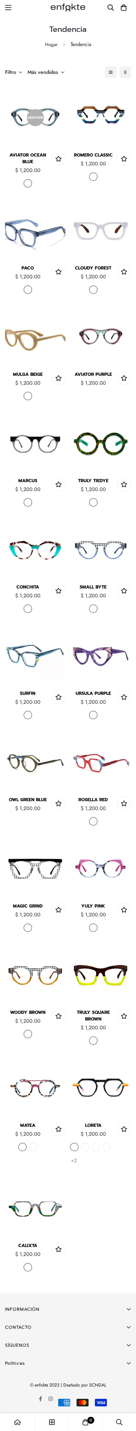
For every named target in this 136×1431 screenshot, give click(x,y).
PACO (28, 268)
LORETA (93, 1125)
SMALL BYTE (93, 587)
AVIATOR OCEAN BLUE (27, 158)
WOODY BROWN (28, 1012)
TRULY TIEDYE (93, 480)
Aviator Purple (93, 374)
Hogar (51, 44)
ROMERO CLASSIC (93, 155)
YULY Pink (93, 906)
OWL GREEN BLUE (28, 799)
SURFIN (27, 693)
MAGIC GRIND (28, 906)
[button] (123, 7)
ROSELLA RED (93, 799)
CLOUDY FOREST (93, 268)
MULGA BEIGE (28, 374)
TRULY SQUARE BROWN (93, 1015)
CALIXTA (27, 1245)
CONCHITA (27, 587)
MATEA (27, 1125)
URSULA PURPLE (93, 693)
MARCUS (27, 480)
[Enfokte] (68, 7)
